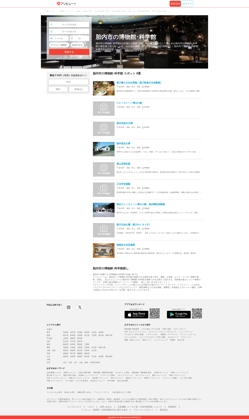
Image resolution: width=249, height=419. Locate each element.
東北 (48, 332)
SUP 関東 (111, 380)
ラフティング (186, 337)
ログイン (187, 3)
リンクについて (74, 406)
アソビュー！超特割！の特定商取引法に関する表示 (104, 409)
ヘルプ (90, 406)
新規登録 (175, 3)
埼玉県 (86, 335)
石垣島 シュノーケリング (88, 375)
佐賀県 (72, 356)
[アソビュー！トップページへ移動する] (65, 3)
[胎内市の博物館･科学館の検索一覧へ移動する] (124, 42)
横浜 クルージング (159, 375)
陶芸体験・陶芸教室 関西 (103, 372)
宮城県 (79, 332)
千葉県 (94, 335)
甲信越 (49, 338)
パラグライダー (152, 334)
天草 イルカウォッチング (56, 378)
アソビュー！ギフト (101, 392)
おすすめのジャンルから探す (137, 324)
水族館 (172, 339)
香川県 (72, 353)
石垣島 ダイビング (161, 372)
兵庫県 (86, 347)
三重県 (86, 344)
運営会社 (164, 409)
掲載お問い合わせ (84, 392)
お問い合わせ (106, 406)
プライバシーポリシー (144, 409)
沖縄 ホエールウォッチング (79, 378)
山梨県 (65, 338)
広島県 (86, 350)
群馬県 (72, 335)
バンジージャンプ (160, 339)
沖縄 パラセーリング (177, 375)
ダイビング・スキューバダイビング (162, 331)
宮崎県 (101, 356)
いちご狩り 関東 (185, 378)
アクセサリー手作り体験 (134, 334)
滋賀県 (65, 347)
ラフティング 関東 (107, 375)
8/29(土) (78, 89)
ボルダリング (173, 337)
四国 (48, 353)
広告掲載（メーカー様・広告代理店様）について (140, 406)
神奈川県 (108, 335)
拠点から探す (70, 392)
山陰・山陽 (51, 350)
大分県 (94, 356)
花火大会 (181, 339)
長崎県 (79, 356)
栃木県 (65, 335)
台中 (75, 362)
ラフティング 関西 (170, 378)
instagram (68, 307)
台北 (65, 362)
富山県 (65, 341)
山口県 (94, 350)
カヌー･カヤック (179, 329)
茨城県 (79, 335)
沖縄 (48, 359)
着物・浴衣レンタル (132, 339)
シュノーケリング (186, 331)
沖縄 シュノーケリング (179, 372)
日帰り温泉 (166, 329)
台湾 (48, 362)
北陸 (48, 341)
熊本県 (86, 356)
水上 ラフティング (142, 375)
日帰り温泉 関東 (84, 372)
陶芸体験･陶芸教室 (131, 329)
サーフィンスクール (188, 334)
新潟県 (79, 338)
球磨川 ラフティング (152, 378)
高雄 (86, 362)
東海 (48, 344)
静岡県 (65, 344)
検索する (69, 52)
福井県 (79, 341)
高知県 (86, 353)
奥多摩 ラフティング (100, 378)
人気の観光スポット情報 (121, 392)
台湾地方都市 (95, 362)
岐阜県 (72, 344)
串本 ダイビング (117, 378)
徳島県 (65, 353)
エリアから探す (54, 324)
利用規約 (172, 406)
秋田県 (86, 332)
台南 (81, 362)
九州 (48, 356)
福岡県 (65, 356)
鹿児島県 (108, 356)
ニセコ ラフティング (125, 375)
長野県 (72, 338)
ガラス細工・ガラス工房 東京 (76, 380)
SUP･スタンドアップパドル (135, 331)
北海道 (49, 329)
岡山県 (79, 350)
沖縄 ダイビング (69, 372)
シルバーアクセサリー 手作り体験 (152, 337)
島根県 (72, 350)
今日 (68, 82)
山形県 (94, 332)
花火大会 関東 (122, 380)
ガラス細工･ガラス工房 (151, 329)
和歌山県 (101, 347)
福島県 (101, 332)
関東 (48, 335)
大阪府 (79, 347)
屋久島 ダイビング (54, 375)
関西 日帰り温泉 (69, 375)
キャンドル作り (130, 337)
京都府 (72, 347)
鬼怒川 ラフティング (134, 378)
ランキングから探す (54, 392)
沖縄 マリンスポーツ (55, 380)
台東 (70, 362)
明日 (58, 89)
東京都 (101, 335)
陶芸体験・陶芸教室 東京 (141, 372)
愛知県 (79, 344)
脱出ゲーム (147, 339)
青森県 (65, 332)
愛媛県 (79, 353)
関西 (48, 347)
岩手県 (72, 332)
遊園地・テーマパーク (169, 334)
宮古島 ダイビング (97, 380)
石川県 (72, 341)
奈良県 (94, 347)
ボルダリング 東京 (122, 372)
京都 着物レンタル (54, 372)
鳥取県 (65, 350)
